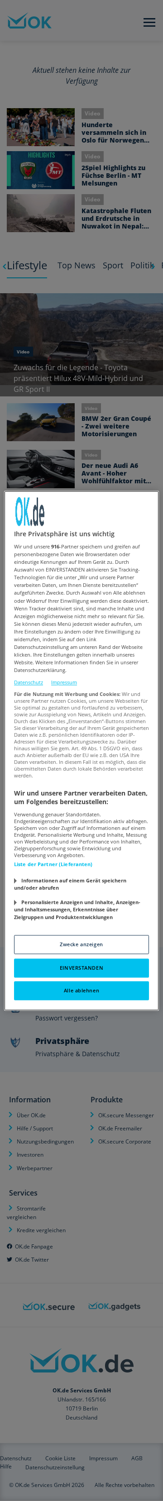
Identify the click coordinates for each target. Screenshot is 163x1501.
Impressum (64, 682)
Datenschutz (28, 682)
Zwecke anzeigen (81, 944)
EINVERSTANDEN (81, 967)
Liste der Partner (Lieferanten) (53, 864)
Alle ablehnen (81, 990)
